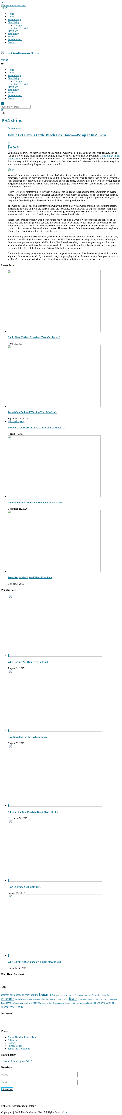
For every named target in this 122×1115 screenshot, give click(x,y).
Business (47, 994)
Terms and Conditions (19, 1048)
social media (88, 1003)
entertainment (22, 999)
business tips (83, 995)
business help (61, 995)
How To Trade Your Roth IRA (24, 886)
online (49, 1003)
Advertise (12, 1040)
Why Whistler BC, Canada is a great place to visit (34, 962)
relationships (76, 1003)
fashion (38, 999)
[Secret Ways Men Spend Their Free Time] (54, 571)
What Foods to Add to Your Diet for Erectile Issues (35, 502)
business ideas (73, 995)
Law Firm (98, 999)
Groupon (65, 999)
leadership (113, 999)
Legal (3, 1003)
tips (113, 1002)
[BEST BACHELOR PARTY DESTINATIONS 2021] (16, 421)
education (7, 999)
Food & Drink (21, 28)
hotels (85, 999)
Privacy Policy (15, 1045)
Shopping (19, 25)
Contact (11, 42)
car (89, 995)
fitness (52, 999)
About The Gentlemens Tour (22, 1037)
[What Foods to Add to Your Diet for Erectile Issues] (54, 496)
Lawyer (106, 999)
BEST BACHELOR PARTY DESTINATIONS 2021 (36, 427)
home (80, 999)
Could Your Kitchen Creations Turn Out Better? (34, 337)
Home (11, 13)
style (103, 1002)
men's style (28, 1003)
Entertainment (15, 39)
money (37, 1002)
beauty (34, 994)
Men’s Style (14, 31)
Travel (11, 36)
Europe (32, 999)
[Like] (9, 141)
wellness (16, 1006)
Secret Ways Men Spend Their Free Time (30, 577)
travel (5, 1006)
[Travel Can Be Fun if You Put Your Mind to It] (54, 406)
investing (91, 999)
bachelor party (23, 995)
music (44, 1003)
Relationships (14, 19)
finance (46, 999)
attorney (5, 995)
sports (97, 1002)
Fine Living (13, 22)
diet (108, 995)
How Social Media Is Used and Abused (28, 737)
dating (104, 995)
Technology (14, 33)
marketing (15, 1003)
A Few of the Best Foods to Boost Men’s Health (33, 812)
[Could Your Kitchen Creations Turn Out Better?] (54, 331)
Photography (58, 1003)
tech (108, 1002)
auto (12, 994)
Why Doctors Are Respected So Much (28, 662)
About (11, 16)
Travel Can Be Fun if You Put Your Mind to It (32, 412)
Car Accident (96, 995)
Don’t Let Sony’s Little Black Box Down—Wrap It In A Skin (57, 135)
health (73, 999)
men (21, 1003)
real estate (66, 1003)
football (58, 999)
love (8, 1002)
